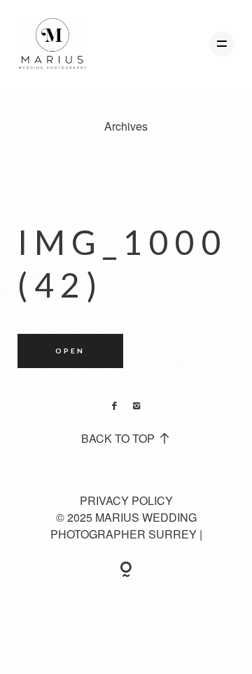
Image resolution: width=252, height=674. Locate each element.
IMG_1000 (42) (123, 263)
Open (70, 350)
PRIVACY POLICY (126, 500)
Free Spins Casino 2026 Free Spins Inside (105, 654)
